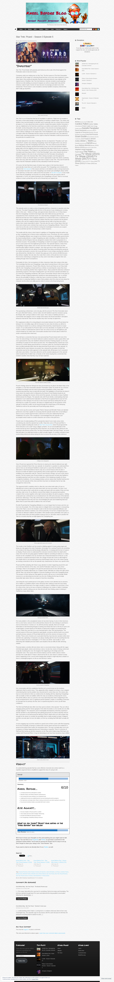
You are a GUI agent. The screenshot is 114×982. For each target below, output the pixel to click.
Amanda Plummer (23, 872)
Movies (30, 29)
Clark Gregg (93, 126)
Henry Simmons (91, 136)
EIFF (35, 29)
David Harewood (80, 130)
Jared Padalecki (85, 138)
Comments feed (82, 952)
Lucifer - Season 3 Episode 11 (89, 73)
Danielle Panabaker (90, 128)
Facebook (35, 839)
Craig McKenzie (30, 40)
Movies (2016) (79, 147)
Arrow (77, 122)
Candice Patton (81, 124)
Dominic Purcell (93, 132)
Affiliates (60, 950)
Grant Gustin (81, 136)
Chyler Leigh (86, 126)
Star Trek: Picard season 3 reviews (24, 875)
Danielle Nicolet (78, 128)
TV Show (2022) (90, 163)
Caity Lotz (90, 122)
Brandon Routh (83, 121)
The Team (60, 952)
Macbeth (84, 93)
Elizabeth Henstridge (80, 134)
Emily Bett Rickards (92, 134)
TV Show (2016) (84, 156)
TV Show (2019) (85, 161)
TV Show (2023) (45, 875)
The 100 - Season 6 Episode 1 (89, 103)
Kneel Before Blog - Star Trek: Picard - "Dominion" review (30, 906)
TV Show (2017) (86, 157)
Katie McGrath (83, 143)
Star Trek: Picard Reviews (61, 873)
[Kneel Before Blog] (57, 13)
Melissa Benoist (84, 145)
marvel (89, 143)
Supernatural (79, 152)
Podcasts (58, 29)
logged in (26, 929)
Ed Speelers (43, 872)
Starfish (84, 108)
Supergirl (89, 149)
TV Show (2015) (90, 154)
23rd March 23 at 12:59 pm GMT (22, 888)
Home (21, 29)
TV (25, 29)
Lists (52, 29)
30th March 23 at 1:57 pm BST (22, 907)
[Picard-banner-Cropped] (67, 60)
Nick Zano (94, 147)
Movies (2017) (87, 147)
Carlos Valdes (93, 124)
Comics (41, 29)
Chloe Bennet (78, 126)
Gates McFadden (50, 872)
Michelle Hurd (34, 873)
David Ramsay (89, 130)
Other (47, 29)
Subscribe (21, 961)
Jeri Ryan (57, 872)
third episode (27, 169)
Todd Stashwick (37, 875)
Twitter (43, 839)
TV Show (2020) (93, 161)
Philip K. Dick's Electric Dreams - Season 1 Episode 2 (49, 965)
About (66, 29)
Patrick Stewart (42, 873)
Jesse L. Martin (86, 141)
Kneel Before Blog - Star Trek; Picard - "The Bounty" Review (30, 886)
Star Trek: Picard (50, 873)
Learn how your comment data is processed (52, 933)
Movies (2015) (94, 145)
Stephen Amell (80, 149)
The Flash (88, 151)
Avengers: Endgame (87, 83)
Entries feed (81, 950)
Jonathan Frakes (64, 872)
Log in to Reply (22, 898)
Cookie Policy (35, 979)
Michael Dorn (19, 873)
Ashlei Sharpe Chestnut (33, 872)
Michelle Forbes (27, 873)
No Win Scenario (56, 172)
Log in (79, 948)
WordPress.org (82, 955)
